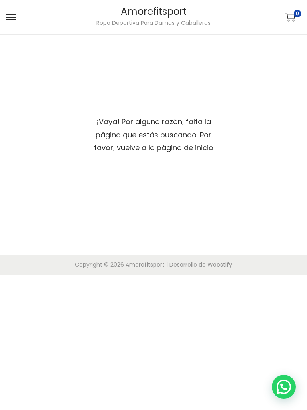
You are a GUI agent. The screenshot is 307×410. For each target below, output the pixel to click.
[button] (284, 387)
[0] (290, 17)
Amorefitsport (154, 11)
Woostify (219, 265)
